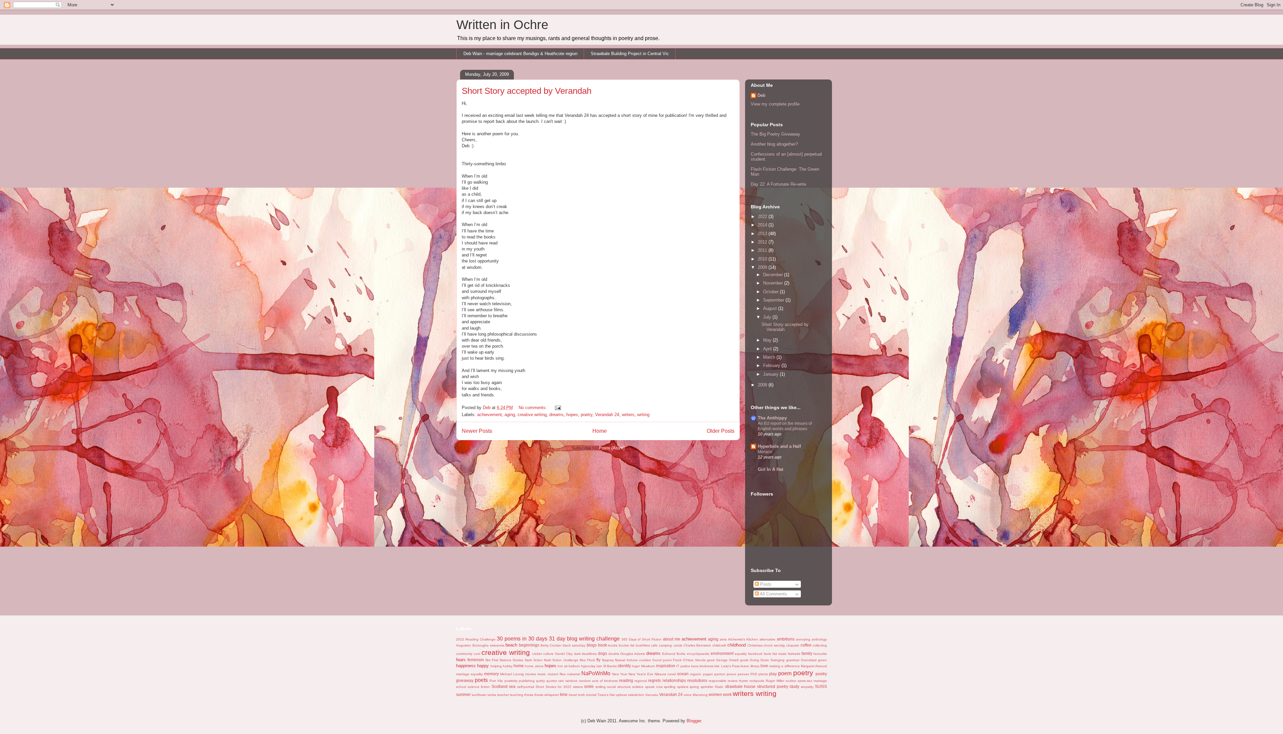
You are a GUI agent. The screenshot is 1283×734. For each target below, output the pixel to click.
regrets (654, 680)
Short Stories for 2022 (553, 687)
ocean (683, 674)
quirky (540, 681)
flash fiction (534, 660)
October (771, 291)
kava (695, 666)
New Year (619, 674)
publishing (527, 681)
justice (685, 666)
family (807, 653)
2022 (763, 216)
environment (722, 653)
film (487, 660)
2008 (763, 384)
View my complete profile (775, 104)
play (773, 674)
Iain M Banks (606, 666)
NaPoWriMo (595, 673)
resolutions (697, 680)
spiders (682, 687)
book (602, 645)
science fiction (479, 687)
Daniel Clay (564, 654)
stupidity (807, 687)
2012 (763, 241)
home (519, 666)
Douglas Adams (632, 654)
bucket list (626, 645)
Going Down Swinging (767, 660)
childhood (736, 645)
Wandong (700, 695)
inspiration (665, 666)
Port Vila (496, 681)
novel (672, 674)
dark (577, 654)
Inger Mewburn (643, 666)
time (564, 694)
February (772, 365)
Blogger (694, 720)
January (771, 374)
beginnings (529, 645)
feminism (475, 660)
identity (624, 666)
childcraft (719, 645)
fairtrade (794, 654)
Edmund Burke (674, 654)
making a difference (784, 666)
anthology (819, 639)
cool (477, 654)
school (461, 687)
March (769, 357)
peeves (743, 674)
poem (785, 673)
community (464, 654)
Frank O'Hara (683, 660)
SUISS (821, 686)
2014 (763, 224)
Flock (591, 660)
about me (671, 639)
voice (688, 695)
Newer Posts (477, 431)
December (773, 274)
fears (461, 659)
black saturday (574, 645)
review (732, 681)
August (770, 308)
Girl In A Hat (770, 469)
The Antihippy (772, 417)
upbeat (621, 695)
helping (496, 666)
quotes (551, 681)
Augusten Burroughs (472, 645)
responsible (717, 681)
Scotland (499, 686)
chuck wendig (774, 645)
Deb (761, 95)
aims (723, 639)
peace (731, 674)
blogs (592, 645)
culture (548, 654)
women (715, 694)
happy (483, 665)
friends (700, 660)
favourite (820, 654)
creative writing (532, 414)
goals (744, 660)
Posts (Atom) (611, 447)
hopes (572, 414)
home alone (534, 666)
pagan (708, 674)
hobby (508, 666)
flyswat (620, 660)
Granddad (809, 660)
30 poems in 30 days (522, 638)
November (773, 283)
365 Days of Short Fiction (641, 639)
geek (711, 660)
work (727, 694)
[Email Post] (557, 407)
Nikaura (660, 674)
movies (530, 674)
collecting (820, 645)
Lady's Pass (730, 666)
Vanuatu (651, 695)
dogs (602, 653)
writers (628, 414)
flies (583, 660)
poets (481, 680)
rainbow (571, 681)
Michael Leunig (512, 674)
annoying (803, 639)
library (754, 666)
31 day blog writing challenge (584, 638)
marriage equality (469, 674)
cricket (537, 654)
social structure (619, 687)
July (767, 317)
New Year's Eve (640, 674)
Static (719, 687)
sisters (578, 687)
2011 (763, 250)
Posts (765, 584)
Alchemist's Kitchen (743, 639)
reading (626, 680)
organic (695, 674)
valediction (636, 695)
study (794, 686)
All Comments (773, 593)
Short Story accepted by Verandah (526, 91)
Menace (765, 451)
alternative (767, 639)
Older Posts (720, 431)
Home (599, 431)
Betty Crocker (551, 645)
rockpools (756, 681)
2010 (763, 258)
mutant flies (557, 674)
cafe (654, 645)
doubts (613, 654)
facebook (755, 654)
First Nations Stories (508, 660)
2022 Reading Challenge (475, 639)
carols (677, 645)
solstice (638, 687)
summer (463, 694)
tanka (491, 695)
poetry (586, 414)
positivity (511, 681)
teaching (516, 695)
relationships (674, 680)
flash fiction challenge (561, 660)
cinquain (792, 645)
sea (512, 686)
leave (745, 666)
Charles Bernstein (697, 645)
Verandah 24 (607, 414)
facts (767, 654)
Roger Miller (775, 681)
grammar (793, 660)
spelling (670, 687)
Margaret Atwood (814, 666)
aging (510, 414)
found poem (662, 660)
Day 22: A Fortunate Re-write (778, 184)
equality (741, 654)
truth (581, 695)
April (768, 348)
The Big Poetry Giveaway (775, 134)
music (541, 674)
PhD (753, 674)
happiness (466, 665)
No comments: (533, 407)
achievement (489, 414)
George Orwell (727, 660)
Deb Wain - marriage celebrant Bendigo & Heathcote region (520, 53)
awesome (497, 645)
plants (763, 674)
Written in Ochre (502, 25)
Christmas (754, 645)
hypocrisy (588, 666)
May (768, 340)
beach (511, 645)
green (822, 660)
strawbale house (740, 686)
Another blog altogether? (774, 144)
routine (791, 681)
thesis (528, 695)
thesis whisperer (546, 695)
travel (573, 695)
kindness (706, 666)
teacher (503, 695)
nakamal (573, 674)
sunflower (479, 695)
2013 (763, 233)
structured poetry (772, 686)
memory (491, 674)
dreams (556, 414)
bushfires (643, 645)
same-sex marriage (812, 681)
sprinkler (707, 687)
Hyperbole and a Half (779, 446)
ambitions (786, 639)
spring (694, 687)
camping (665, 645)
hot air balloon (569, 666)
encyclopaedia (698, 654)
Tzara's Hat (606, 695)
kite (717, 666)
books (612, 645)
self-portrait (525, 687)
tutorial (591, 695)
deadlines (589, 654)
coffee (806, 645)
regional (640, 681)
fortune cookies (639, 660)
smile (589, 686)
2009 (763, 267)
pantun (719, 674)
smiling (600, 687)
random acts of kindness (598, 681)
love (764, 666)
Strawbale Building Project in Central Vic (630, 53)
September (774, 300)
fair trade (779, 654)
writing (643, 414)
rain (561, 681)
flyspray (608, 660)
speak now (654, 687)
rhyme (743, 681)
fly (598, 660)
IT (677, 666)
